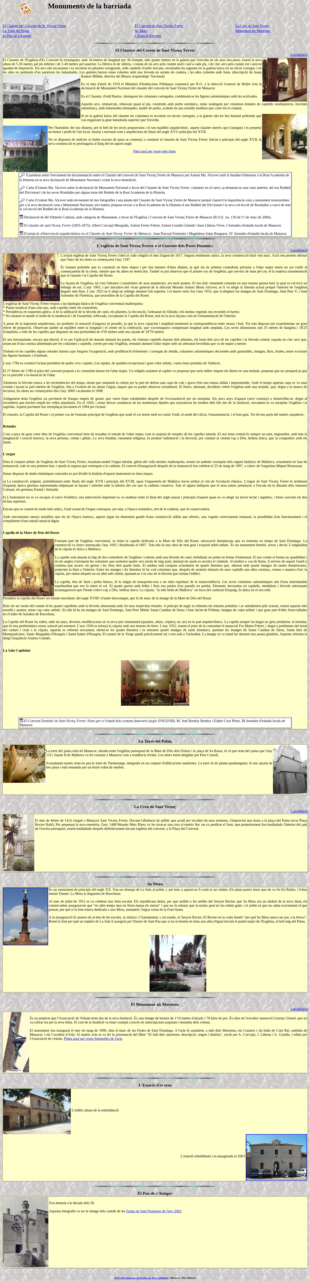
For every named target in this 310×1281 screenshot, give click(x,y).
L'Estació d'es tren (148, 36)
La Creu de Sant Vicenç (252, 26)
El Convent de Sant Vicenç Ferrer (159, 26)
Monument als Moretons (252, 31)
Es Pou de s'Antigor (16, 36)
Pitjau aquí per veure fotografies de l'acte (93, 1039)
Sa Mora (141, 31)
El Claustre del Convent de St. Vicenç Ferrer (34, 26)
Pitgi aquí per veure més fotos (154, 151)
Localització (299, 55)
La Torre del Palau (15, 31)
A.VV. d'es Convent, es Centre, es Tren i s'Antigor (141, 1278)
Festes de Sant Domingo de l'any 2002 (153, 1211)
